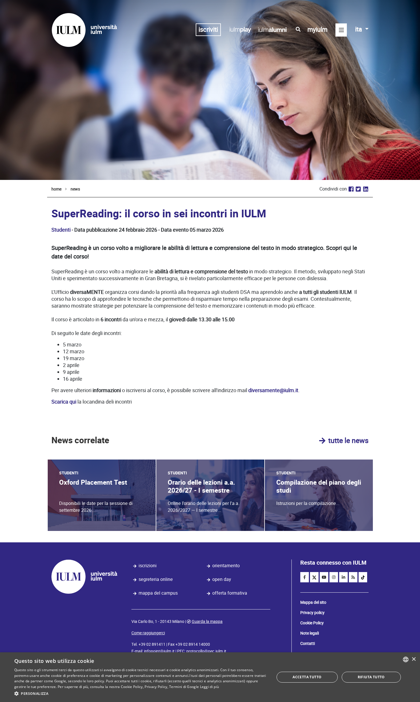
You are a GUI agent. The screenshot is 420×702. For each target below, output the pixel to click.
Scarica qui (63, 401)
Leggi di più (209, 686)
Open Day (221, 579)
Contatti (307, 643)
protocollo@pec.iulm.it (206, 651)
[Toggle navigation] (341, 30)
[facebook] (304, 577)
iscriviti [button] (208, 29)
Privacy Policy (156, 686)
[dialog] (210, 677)
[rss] (353, 577)
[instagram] (333, 577)
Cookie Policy (312, 623)
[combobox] (406, 659)
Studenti (61, 229)
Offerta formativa (229, 593)
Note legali (309, 633)
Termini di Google (184, 686)
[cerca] (298, 29)
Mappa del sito (313, 602)
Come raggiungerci (148, 633)
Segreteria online (156, 579)
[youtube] (324, 577)
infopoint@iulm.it (159, 651)
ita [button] (359, 29)
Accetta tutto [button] (307, 677)
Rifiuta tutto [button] (371, 677)
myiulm (317, 29)
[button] (140, 694)
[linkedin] (343, 577)
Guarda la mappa (207, 621)
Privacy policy (312, 612)
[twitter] (314, 577)
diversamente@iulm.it (273, 390)
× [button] (413, 659)
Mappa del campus (158, 593)
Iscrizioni (148, 565)
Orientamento (226, 565)
